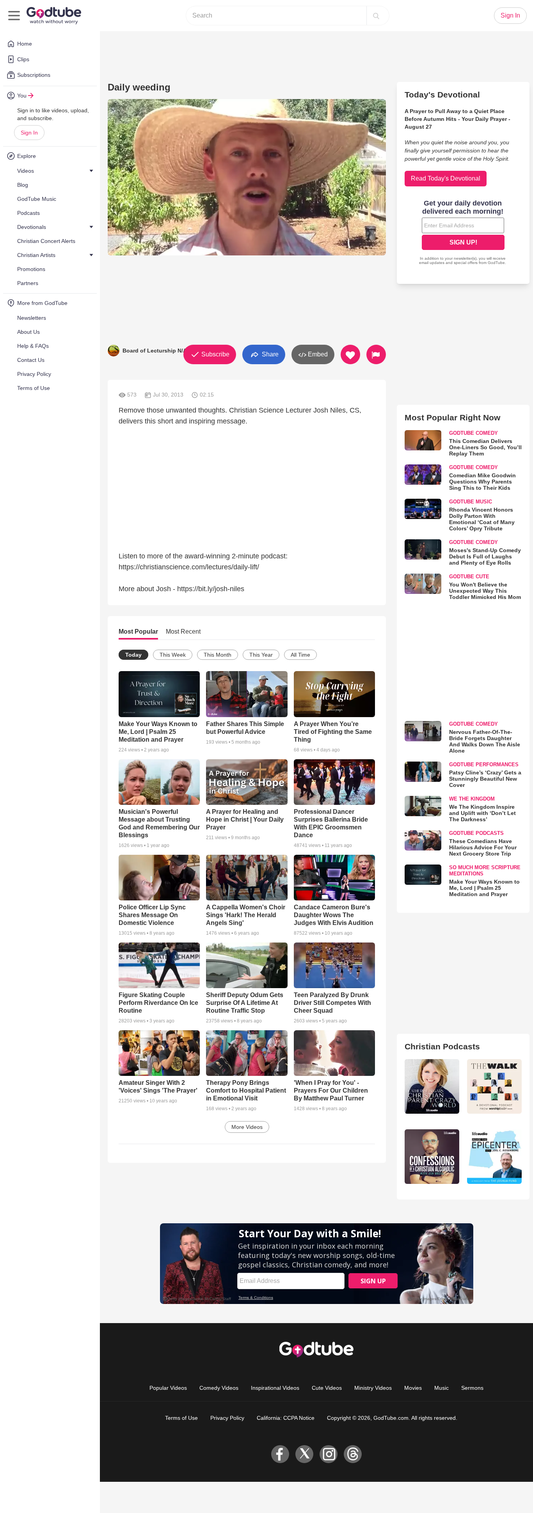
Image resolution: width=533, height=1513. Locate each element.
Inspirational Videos (275, 1388)
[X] (304, 1454)
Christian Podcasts (442, 1046)
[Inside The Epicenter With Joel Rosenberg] (494, 1156)
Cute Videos (327, 1388)
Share (269, 354)
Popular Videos (168, 1388)
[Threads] (353, 1454)
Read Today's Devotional (445, 178)
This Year (261, 655)
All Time (300, 655)
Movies (413, 1388)
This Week (173, 655)
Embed (317, 354)
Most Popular (138, 631)
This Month (217, 655)
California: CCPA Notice (285, 1418)
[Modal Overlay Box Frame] (463, 233)
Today (133, 655)
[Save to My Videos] (350, 354)
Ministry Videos (373, 1388)
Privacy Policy (227, 1418)
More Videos (247, 1127)
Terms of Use (181, 1418)
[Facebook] (280, 1454)
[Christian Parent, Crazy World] (432, 1086)
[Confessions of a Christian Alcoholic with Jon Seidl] (432, 1156)
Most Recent (183, 631)
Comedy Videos (218, 1388)
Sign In (29, 132)
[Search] (376, 15)
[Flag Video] (376, 354)
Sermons (472, 1388)
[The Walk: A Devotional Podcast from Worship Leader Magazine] (494, 1086)
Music (441, 1388)
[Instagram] (329, 1454)
